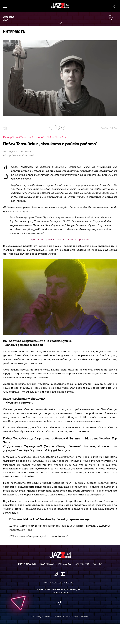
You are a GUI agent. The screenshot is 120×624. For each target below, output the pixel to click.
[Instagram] (56, 574)
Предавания (27, 564)
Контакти (82, 564)
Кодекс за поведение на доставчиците (58, 590)
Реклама (64, 564)
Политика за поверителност (58, 583)
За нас (97, 564)
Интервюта (14, 31)
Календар (47, 564)
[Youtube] (63, 573)
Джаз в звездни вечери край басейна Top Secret (60, 239)
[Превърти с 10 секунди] (51, 127)
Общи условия (60, 592)
